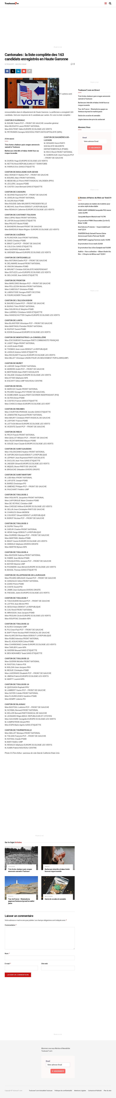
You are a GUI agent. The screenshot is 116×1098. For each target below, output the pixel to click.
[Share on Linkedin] (18, 71)
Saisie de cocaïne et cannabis (55, 899)
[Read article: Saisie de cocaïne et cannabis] (58, 888)
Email (85, 137)
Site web (44, 964)
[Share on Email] (23, 71)
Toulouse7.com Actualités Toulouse (40, 1090)
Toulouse (11, 866)
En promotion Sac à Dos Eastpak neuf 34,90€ (94, 248)
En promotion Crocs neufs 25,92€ (90, 244)
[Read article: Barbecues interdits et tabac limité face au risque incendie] (58, 858)
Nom (7, 953)
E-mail (8, 963)
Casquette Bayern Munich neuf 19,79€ (92, 217)
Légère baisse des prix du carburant (91, 119)
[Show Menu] (106, 3)
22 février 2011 (9, 64)
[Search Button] (110, 3)
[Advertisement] (58, 26)
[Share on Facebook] (7, 71)
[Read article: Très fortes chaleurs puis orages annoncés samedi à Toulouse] (21, 858)
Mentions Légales (80, 1090)
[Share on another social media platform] (29, 71)
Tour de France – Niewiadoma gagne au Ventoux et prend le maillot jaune (21, 901)
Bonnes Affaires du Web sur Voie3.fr (96, 198)
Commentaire (11, 925)
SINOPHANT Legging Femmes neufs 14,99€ (94, 240)
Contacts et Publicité (95, 1090)
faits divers (49, 896)
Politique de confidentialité (63, 1090)
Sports (10, 896)
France (47, 866)
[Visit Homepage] (12, 3)
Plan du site (107, 1090)
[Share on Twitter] (12, 71)
